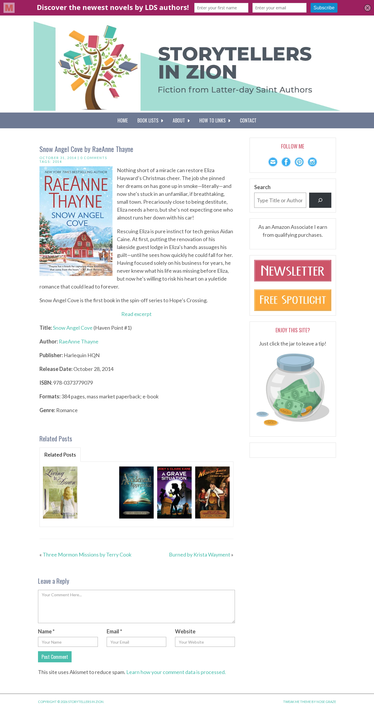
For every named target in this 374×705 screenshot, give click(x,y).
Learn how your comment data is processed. (176, 672)
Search (262, 187)
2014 (57, 161)
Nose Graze (326, 702)
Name (46, 631)
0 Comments (93, 158)
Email (114, 631)
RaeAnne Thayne (78, 341)
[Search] (320, 200)
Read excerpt (136, 314)
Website (185, 631)
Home (122, 120)
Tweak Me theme (297, 702)
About (180, 120)
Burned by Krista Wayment (199, 554)
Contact (248, 120)
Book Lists (149, 120)
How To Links (213, 120)
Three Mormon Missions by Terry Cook (87, 554)
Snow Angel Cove (73, 327)
